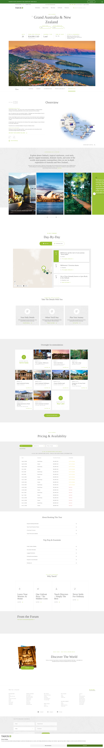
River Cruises (28, 702)
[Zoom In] (15, 284)
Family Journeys (28, 698)
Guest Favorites (28, 699)
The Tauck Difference (47, 698)
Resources (67, 7)
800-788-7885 (72, 4)
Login (62, 702)
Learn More (74, 599)
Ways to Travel (45, 7)
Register (62, 696)
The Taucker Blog (46, 699)
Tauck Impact (46, 697)
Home (10, 689)
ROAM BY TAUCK (28, 4)
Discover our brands (18, 4)
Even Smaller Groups (29, 696)
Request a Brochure (82, 700)
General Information (82, 696)
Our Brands (60, 7)
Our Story (45, 696)
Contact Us (80, 693)
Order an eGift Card (82, 699)
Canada (10, 699)
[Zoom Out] (15, 286)
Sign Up (87, 4)
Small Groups (28, 703)
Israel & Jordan (11, 702)
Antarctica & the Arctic (12, 696)
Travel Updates (81, 704)
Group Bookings (81, 697)
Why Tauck (53, 7)
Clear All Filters (22, 448)
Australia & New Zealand (12, 698)
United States (11, 704)
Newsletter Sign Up (82, 698)
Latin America (11, 703)
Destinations (37, 7)
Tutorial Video (63, 697)
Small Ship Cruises (29, 704)
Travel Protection (81, 703)
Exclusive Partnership (29, 697)
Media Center (46, 706)
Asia (9, 697)
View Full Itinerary (14, 140)
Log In (85, 4)
